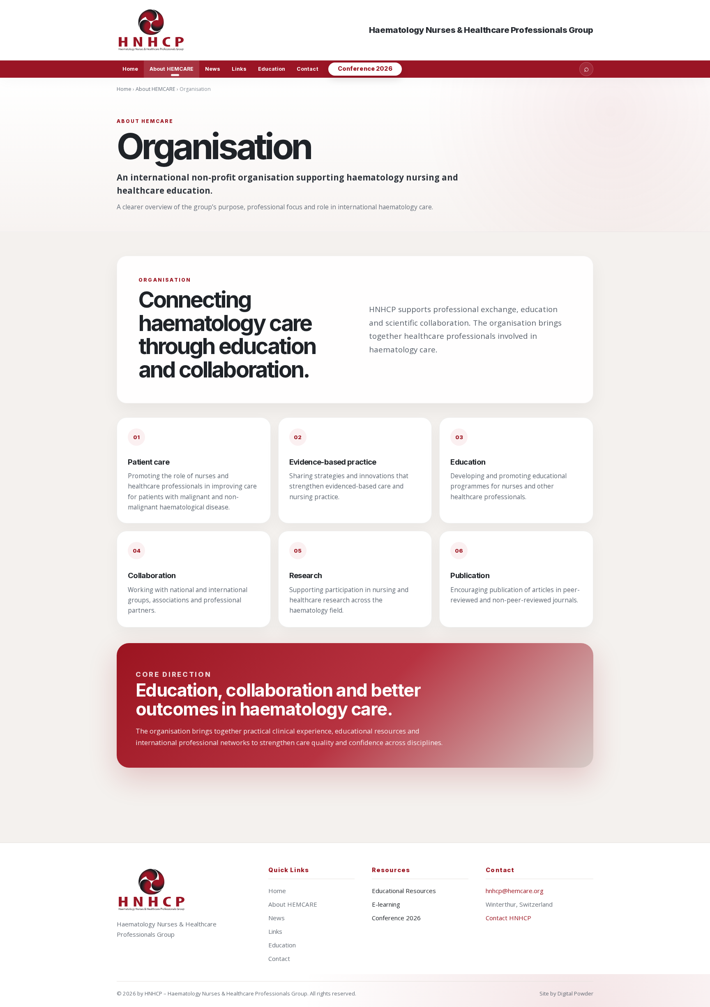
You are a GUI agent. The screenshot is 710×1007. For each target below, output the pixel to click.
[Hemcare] (151, 30)
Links (239, 69)
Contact (307, 69)
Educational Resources (404, 891)
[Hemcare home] (152, 889)
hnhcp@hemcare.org (515, 891)
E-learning (386, 904)
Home (130, 69)
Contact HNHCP (508, 918)
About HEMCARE (172, 69)
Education (272, 69)
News (212, 69)
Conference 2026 (365, 68)
